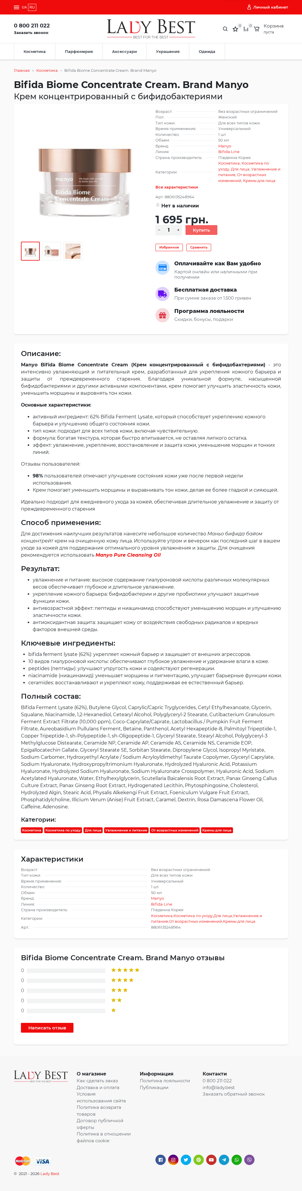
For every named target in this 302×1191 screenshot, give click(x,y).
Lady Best (49, 1173)
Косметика (35, 51)
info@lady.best (219, 1087)
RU (32, 7)
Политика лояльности (165, 1080)
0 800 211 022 (32, 25)
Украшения (168, 51)
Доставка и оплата (98, 1087)
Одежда (207, 51)
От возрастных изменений (174, 830)
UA (24, 7)
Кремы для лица (259, 180)
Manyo (224, 146)
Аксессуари (124, 51)
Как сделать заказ (97, 1080)
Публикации (154, 1087)
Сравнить (198, 247)
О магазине (91, 1074)
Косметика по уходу (63, 830)
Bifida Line (228, 151)
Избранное (169, 247)
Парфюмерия (79, 51)
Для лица (240, 169)
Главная (22, 70)
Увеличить (83, 171)
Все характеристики (176, 187)
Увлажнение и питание (126, 830)
